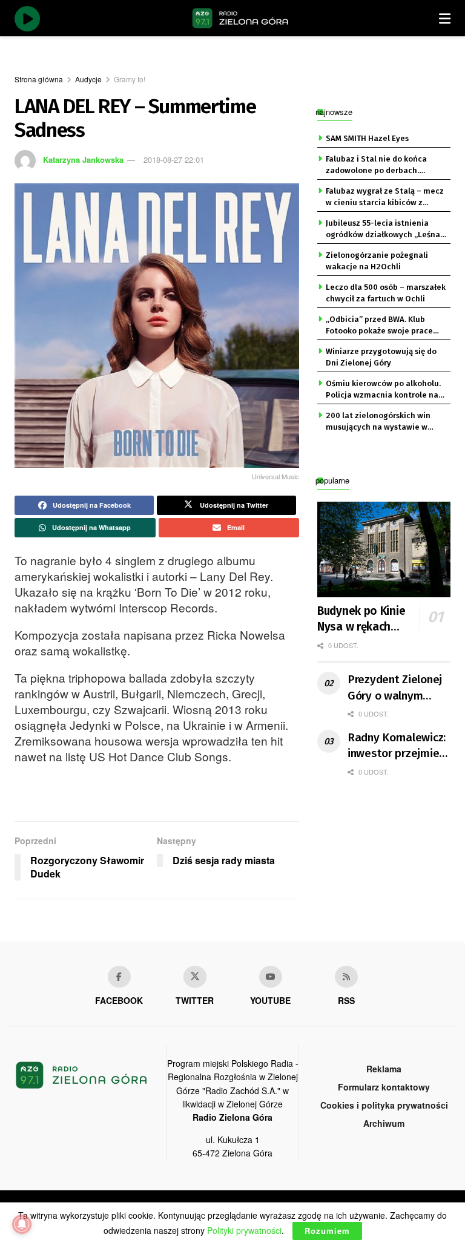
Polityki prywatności (244, 1230)
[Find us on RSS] (346, 977)
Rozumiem (327, 1230)
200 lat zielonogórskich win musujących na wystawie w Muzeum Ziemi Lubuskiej (378, 422)
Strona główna (39, 79)
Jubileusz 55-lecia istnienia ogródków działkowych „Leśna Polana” (383, 229)
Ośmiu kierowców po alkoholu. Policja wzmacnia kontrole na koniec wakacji (383, 390)
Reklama (383, 1069)
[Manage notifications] (21, 1224)
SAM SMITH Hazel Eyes (367, 138)
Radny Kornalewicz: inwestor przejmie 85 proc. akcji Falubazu (397, 746)
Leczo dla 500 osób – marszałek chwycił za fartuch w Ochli (386, 293)
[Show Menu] (444, 18)
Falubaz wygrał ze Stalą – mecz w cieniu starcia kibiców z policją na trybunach (385, 197)
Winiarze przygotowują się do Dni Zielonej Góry (381, 357)
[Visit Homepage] (240, 18)
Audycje (88, 79)
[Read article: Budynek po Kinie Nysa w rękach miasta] (383, 549)
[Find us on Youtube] (270, 977)
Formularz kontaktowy (384, 1087)
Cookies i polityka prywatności (384, 1105)
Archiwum (383, 1123)
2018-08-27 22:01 (173, 159)
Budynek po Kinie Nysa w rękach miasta (361, 619)
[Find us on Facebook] (119, 977)
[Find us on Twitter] (194, 977)
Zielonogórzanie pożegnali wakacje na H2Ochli (377, 261)
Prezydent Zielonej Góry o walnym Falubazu (395, 688)
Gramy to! (129, 79)
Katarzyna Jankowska (83, 159)
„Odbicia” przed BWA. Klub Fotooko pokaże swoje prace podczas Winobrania (379, 325)
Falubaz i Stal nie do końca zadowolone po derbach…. (376, 164)
